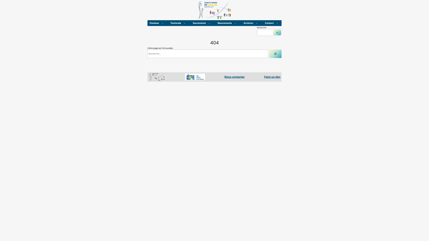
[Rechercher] (277, 32)
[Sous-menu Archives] (256, 23)
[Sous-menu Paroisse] (162, 23)
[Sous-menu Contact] (277, 23)
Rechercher (261, 27)
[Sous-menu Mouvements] (235, 23)
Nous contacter (234, 77)
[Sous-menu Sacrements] (209, 23)
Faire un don (272, 77)
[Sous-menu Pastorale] (184, 23)
